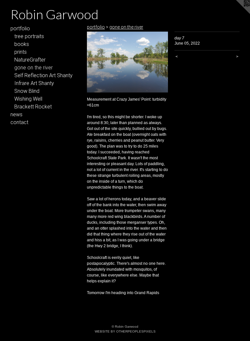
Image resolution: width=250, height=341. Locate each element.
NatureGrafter (30, 60)
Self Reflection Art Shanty (43, 75)
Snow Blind (26, 91)
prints (20, 52)
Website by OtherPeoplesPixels (125, 331)
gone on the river (33, 67)
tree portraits (29, 36)
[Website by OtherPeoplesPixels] (237, 13)
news (16, 114)
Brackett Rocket (33, 107)
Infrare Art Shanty (34, 83)
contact (19, 122)
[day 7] (127, 62)
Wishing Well (28, 99)
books (21, 44)
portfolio (20, 28)
